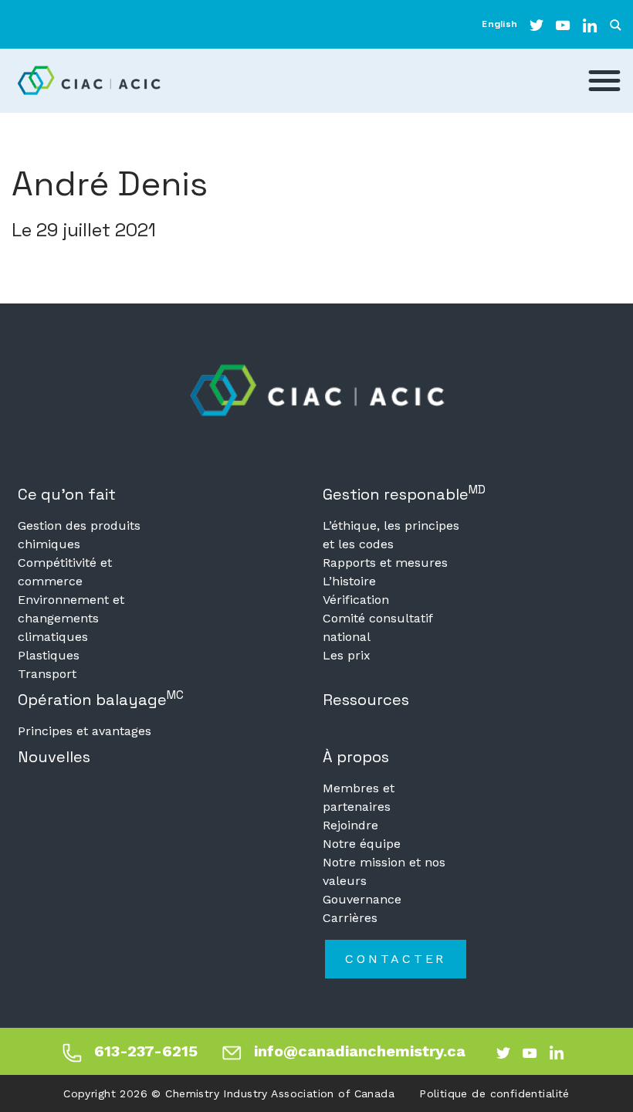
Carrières (350, 917)
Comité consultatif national (377, 627)
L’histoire (349, 581)
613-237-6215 (146, 1051)
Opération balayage (101, 698)
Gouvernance (362, 899)
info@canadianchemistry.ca (359, 1051)
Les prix (347, 655)
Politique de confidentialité (494, 1093)
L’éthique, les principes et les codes (391, 534)
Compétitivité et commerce (65, 571)
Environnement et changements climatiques (71, 618)
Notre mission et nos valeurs (384, 871)
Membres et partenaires (358, 797)
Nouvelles (54, 757)
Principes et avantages (84, 731)
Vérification (356, 599)
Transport (47, 673)
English (499, 24)
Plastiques (49, 655)
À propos (356, 757)
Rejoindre (350, 825)
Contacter (395, 958)
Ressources (366, 700)
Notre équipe (362, 843)
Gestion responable (404, 493)
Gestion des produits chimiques (79, 534)
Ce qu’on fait (67, 494)
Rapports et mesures (385, 562)
